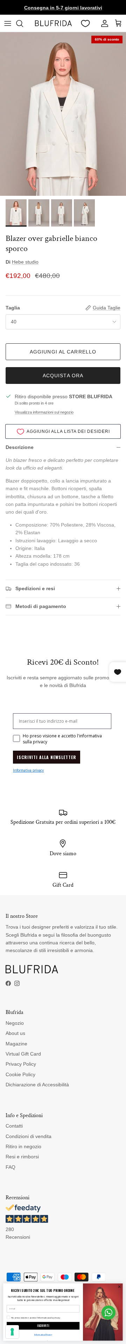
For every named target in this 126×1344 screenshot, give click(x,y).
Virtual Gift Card (23, 1054)
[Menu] (7, 23)
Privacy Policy (21, 1064)
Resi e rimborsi (22, 1156)
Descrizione (20, 447)
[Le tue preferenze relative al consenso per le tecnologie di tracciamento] (12, 1331)
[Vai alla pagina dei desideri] (85, 23)
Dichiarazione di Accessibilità (37, 1084)
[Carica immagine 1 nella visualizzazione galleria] (63, 114)
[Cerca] (23, 23)
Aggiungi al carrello (63, 352)
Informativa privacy (28, 770)
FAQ (10, 1167)
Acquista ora (63, 375)
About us (15, 1033)
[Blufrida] (53, 23)
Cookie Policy (20, 1074)
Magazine (16, 1043)
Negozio (15, 1023)
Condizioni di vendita (28, 1136)
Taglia (13, 307)
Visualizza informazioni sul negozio (44, 412)
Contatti (14, 1126)
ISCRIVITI (43, 1326)
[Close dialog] (119, 1286)
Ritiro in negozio (23, 1146)
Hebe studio (25, 262)
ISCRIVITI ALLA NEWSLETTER (46, 757)
